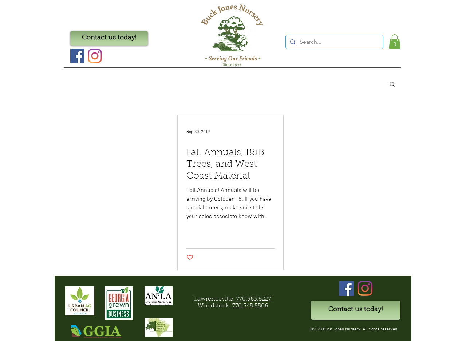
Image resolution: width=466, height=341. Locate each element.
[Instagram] (95, 56)
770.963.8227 (253, 299)
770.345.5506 (250, 306)
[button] (394, 41)
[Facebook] (346, 288)
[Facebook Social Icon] (77, 56)
